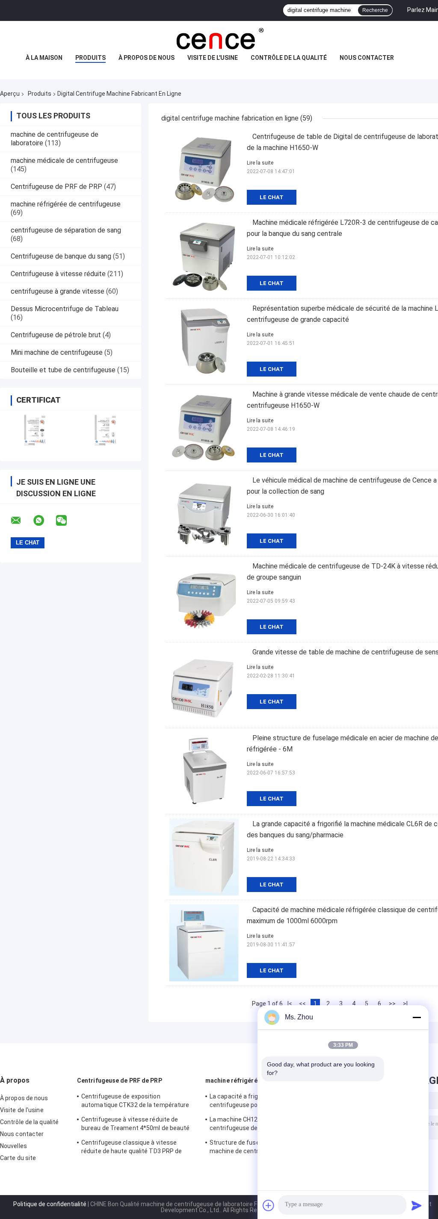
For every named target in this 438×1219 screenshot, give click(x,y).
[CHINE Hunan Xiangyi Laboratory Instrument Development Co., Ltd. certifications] (35, 430)
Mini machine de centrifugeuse (57, 352)
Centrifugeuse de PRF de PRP (56, 187)
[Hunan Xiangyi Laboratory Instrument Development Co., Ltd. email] (21, 520)
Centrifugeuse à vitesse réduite (58, 274)
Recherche (375, 10)
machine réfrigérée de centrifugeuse (66, 204)
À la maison (44, 57)
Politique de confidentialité (49, 1204)
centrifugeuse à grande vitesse (57, 291)
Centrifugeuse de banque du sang (61, 256)
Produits (90, 57)
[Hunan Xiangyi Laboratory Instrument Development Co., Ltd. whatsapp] (44, 520)
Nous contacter (367, 57)
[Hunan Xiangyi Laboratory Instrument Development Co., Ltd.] (219, 38)
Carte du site (18, 1157)
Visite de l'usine (212, 57)
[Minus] (416, 1017)
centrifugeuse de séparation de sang (66, 230)
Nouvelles (13, 1145)
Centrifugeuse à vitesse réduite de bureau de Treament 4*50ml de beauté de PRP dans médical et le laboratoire (135, 1125)
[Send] (416, 1205)
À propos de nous (146, 57)
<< (302, 1003)
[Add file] (269, 1205)
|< (289, 1003)
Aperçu (10, 93)
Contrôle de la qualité (289, 57)
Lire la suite (260, 163)
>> (392, 1003)
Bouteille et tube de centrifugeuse (63, 370)
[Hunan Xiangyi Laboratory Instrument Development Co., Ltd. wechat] (66, 520)
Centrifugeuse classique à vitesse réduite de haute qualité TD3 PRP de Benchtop (131, 1148)
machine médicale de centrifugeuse (64, 160)
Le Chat (272, 197)
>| (405, 1003)
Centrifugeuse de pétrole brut (56, 335)
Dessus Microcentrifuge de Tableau (64, 309)
